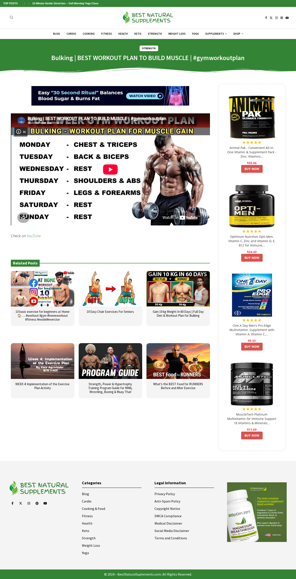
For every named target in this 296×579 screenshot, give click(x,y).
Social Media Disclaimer (172, 530)
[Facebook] (266, 18)
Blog (56, 34)
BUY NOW (251, 169)
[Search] (11, 18)
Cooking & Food (93, 508)
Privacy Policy (165, 494)
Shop (236, 34)
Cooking (89, 34)
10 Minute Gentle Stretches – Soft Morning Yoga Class (65, 3)
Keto (137, 34)
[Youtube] (287, 18)
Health (123, 34)
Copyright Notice (167, 508)
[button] (24, 3)
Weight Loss (176, 34)
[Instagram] (276, 18)
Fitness (106, 34)
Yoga (195, 34)
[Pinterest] (281, 18)
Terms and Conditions (171, 538)
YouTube (34, 235)
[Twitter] (271, 18)
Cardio (71, 34)
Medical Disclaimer (168, 523)
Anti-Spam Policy (167, 501)
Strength (155, 34)
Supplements (214, 34)
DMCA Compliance (168, 516)
